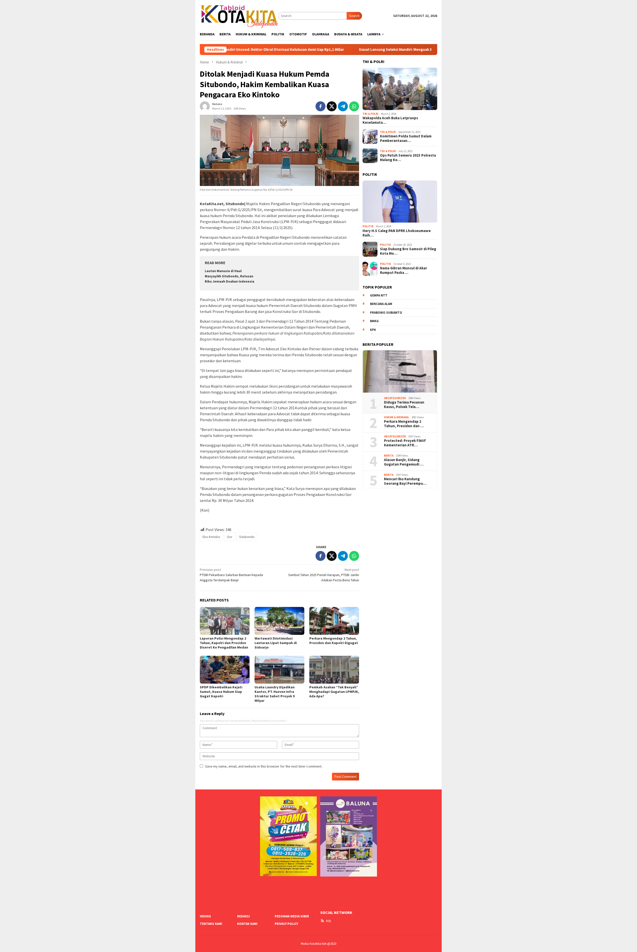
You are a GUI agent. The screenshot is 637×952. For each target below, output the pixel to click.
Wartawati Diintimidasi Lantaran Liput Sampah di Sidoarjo (276, 643)
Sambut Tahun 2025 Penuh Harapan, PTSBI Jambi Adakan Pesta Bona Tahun (323, 574)
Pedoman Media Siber (292, 916)
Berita (388, 455)
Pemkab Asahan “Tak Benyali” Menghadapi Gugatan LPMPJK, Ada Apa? (334, 691)
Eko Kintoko (211, 537)
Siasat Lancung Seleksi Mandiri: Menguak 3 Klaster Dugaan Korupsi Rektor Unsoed (383, 49)
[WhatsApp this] (354, 106)
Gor (229, 537)
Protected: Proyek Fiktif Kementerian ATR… (405, 443)
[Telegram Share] (343, 106)
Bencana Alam (381, 304)
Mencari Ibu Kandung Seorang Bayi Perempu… (405, 481)
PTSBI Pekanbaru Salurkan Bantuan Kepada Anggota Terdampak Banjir (231, 574)
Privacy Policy (286, 924)
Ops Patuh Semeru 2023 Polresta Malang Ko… (408, 157)
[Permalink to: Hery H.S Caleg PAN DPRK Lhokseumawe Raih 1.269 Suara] (400, 201)
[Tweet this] (332, 106)
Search (354, 15)
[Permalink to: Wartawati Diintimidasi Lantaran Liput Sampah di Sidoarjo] (279, 621)
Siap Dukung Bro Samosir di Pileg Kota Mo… (408, 251)
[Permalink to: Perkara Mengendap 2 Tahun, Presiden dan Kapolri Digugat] (334, 621)
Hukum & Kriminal (396, 417)
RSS (328, 921)
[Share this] (320, 106)
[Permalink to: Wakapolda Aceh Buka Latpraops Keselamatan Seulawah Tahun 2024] (400, 89)
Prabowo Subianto (386, 312)
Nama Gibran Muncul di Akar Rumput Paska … (403, 270)
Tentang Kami (211, 924)
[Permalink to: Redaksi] (205, 106)
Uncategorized (395, 398)
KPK (373, 330)
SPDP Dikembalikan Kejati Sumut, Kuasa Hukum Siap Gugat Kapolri (221, 691)
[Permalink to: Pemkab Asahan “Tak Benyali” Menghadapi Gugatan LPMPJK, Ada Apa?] (334, 670)
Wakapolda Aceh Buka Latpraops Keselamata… (390, 120)
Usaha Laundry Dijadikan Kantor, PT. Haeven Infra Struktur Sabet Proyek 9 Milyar (275, 694)
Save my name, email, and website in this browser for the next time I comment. (263, 766)
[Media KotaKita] (239, 15)
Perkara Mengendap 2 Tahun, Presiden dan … (404, 423)
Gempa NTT (378, 295)
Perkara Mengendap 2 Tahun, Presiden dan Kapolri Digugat (333, 640)
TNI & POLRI (370, 114)
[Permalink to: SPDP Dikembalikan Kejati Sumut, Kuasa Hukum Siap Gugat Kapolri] (225, 670)
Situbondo (247, 537)
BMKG (374, 321)
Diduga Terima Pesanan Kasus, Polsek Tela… (404, 404)
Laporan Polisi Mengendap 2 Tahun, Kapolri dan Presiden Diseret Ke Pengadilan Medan (224, 643)
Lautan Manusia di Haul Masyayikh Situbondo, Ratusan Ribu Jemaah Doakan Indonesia (229, 276)
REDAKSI (243, 916)
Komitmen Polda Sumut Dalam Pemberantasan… (405, 138)
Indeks (205, 916)
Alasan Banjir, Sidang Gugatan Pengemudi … (404, 462)
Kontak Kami (247, 924)
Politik (368, 226)
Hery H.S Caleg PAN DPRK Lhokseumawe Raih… (397, 233)
